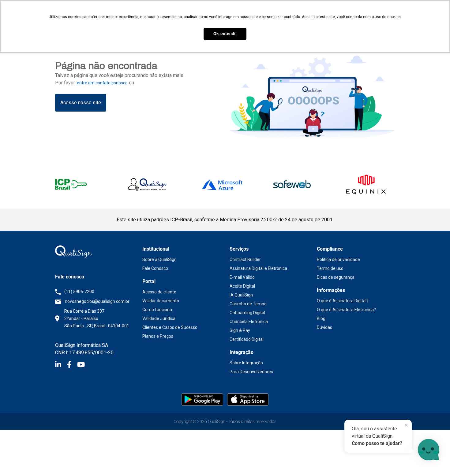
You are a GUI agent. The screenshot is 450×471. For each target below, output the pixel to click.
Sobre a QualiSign (159, 259)
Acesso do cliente (159, 291)
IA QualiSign (241, 295)
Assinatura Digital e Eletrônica (258, 268)
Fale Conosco (155, 268)
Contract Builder (245, 259)
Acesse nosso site (80, 102)
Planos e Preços (157, 336)
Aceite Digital (242, 286)
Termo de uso (330, 268)
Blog (321, 318)
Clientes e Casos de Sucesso (169, 327)
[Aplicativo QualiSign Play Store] (203, 399)
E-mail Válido (242, 277)
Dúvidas (324, 327)
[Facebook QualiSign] (72, 365)
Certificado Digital (247, 339)
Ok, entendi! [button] (225, 33)
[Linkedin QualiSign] (61, 365)
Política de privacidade (338, 259)
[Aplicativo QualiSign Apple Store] (248, 399)
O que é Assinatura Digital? (343, 300)
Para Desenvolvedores (251, 371)
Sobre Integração (246, 362)
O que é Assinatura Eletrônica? (346, 309)
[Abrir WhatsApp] (15, 455)
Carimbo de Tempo (248, 303)
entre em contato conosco (102, 82)
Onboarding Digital (247, 312)
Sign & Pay (240, 330)
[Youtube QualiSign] (81, 365)
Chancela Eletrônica (249, 321)
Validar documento (160, 300)
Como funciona (157, 309)
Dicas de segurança (335, 277)
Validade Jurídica (158, 318)
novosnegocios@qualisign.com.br (97, 301)
